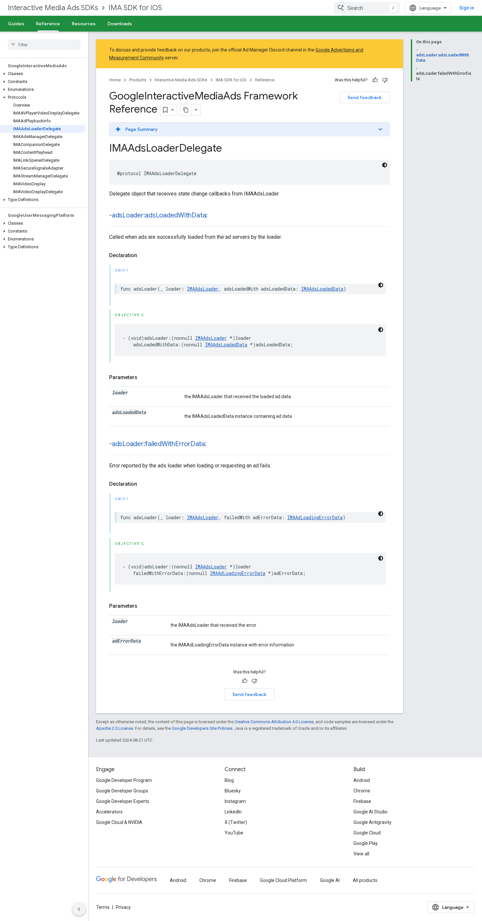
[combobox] (367, 8)
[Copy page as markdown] (186, 109)
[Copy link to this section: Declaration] (143, 255)
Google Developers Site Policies (202, 728)
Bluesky (233, 790)
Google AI (330, 880)
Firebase (362, 801)
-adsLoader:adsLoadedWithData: (158, 215)
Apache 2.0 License (114, 728)
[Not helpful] (385, 80)
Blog (229, 780)
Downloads (120, 24)
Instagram (235, 801)
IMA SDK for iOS (135, 7)
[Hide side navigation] (79, 909)
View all (361, 853)
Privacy (123, 907)
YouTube (234, 832)
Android (361, 780)
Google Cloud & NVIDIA (119, 822)
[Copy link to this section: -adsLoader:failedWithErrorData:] (213, 444)
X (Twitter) (236, 822)
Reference (48, 24)
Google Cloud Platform (283, 880)
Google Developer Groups (122, 790)
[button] (43, 74)
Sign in (466, 7)
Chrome (361, 790)
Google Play (365, 843)
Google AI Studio (370, 811)
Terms (103, 907)
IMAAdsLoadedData (322, 289)
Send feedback (365, 97)
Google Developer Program (124, 780)
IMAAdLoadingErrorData (315, 517)
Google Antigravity (372, 822)
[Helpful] (375, 80)
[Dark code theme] (384, 165)
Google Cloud (367, 832)
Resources (84, 24)
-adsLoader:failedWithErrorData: (158, 444)
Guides (16, 24)
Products (137, 79)
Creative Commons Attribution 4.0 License (273, 721)
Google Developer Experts (122, 801)
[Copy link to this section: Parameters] (144, 377)
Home (115, 79)
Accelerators (109, 811)
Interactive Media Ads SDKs (53, 7)
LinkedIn (233, 811)
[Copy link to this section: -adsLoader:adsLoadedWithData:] (214, 216)
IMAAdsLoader (203, 289)
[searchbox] (44, 44)
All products (365, 880)
